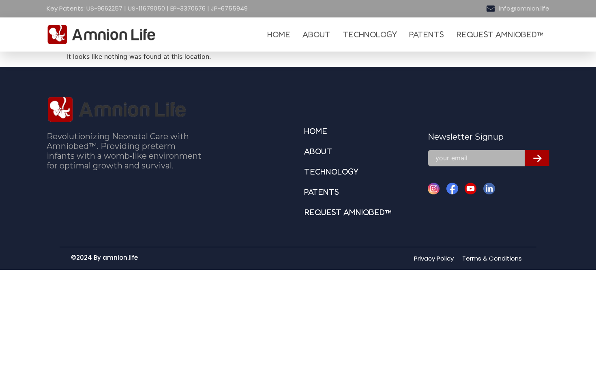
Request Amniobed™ (499, 34)
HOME (278, 34)
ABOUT (316, 34)
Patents (426, 34)
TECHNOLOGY (370, 34)
